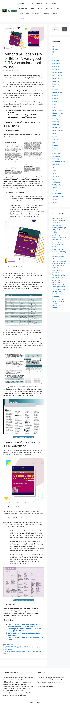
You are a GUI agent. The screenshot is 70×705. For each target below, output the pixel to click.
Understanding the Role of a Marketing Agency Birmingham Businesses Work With (59, 254)
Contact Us (22, 19)
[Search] (64, 29)
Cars (63, 8)
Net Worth (46, 13)
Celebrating (56, 61)
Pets (27, 13)
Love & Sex (48, 8)
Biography (55, 49)
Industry (55, 119)
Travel (57, 8)
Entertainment (23, 8)
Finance (30, 3)
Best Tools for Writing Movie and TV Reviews (58, 220)
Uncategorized (57, 194)
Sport (32, 8)
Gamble (54, 13)
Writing (54, 199)
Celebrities (35, 13)
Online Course (57, 139)
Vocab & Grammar (58, 196)
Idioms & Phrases (58, 113)
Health (40, 8)
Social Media (56, 154)
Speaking (55, 164)
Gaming (54, 3)
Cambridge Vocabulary (12, 646)
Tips (53, 179)
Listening (55, 122)
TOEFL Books (57, 182)
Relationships (57, 151)
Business (22, 3)
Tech (47, 3)
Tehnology (56, 176)
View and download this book (23, 437)
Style (54, 170)
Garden (55, 101)
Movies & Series (57, 130)
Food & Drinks (57, 93)
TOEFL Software (58, 185)
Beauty (54, 46)
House (21, 13)
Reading (55, 145)
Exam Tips (56, 78)
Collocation (56, 66)
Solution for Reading (59, 162)
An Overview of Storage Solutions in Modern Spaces (59, 237)
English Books (57, 72)
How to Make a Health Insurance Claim (58, 244)
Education (39, 3)
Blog (53, 52)
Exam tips (55, 81)
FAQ (53, 87)
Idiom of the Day (58, 110)
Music (54, 133)
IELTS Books (9, 644)
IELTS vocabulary (24, 646)
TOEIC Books (56, 188)
